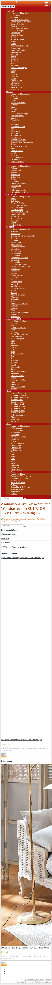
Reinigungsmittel (17, 489)
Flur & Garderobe (17, 26)
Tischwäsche (15, 159)
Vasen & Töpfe (16, 87)
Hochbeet (14, 277)
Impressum (5, 539)
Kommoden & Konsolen (20, 46)
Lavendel (14, 284)
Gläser (13, 122)
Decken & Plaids (17, 24)
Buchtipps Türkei (17, 413)
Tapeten (14, 74)
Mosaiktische (16, 52)
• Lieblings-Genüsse (18, 321)
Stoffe (13, 456)
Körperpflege (16, 480)
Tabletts (14, 153)
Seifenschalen (16, 186)
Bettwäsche (15, 201)
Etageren (14, 107)
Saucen (13, 365)
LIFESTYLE (11, 472)
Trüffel (13, 378)
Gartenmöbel (16, 262)
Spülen (13, 148)
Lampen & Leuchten (18, 50)
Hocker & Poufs (17, 35)
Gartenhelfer (15, 255)
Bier (12, 325)
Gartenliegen (15, 260)
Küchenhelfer (16, 133)
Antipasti (14, 323)
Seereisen (14, 421)
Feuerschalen (16, 242)
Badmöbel (15, 172)
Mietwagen (15, 419)
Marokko (14, 345)
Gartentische (15, 271)
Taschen (14, 494)
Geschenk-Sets (16, 336)
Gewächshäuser (17, 275)
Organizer (14, 452)
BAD (8, 164)
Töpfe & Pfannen (17, 162)
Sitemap (48, 980)
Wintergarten (15, 317)
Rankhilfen (15, 299)
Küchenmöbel (16, 135)
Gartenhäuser (16, 253)
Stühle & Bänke (17, 151)
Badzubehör (15, 177)
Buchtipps (14, 17)
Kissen (13, 41)
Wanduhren (15, 89)
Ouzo (13, 349)
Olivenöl (14, 347)
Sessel (13, 63)
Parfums (14, 485)
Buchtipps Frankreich (19, 395)
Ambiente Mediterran (20, 547)
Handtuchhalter (16, 181)
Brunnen (14, 238)
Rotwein (14, 363)
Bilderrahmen (16, 432)
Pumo (13, 454)
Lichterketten (16, 446)
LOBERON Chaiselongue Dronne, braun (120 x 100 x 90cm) (25, 948)
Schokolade (15, 367)
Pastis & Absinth (17, 354)
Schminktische (16, 218)
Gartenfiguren (16, 251)
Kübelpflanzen (16, 282)
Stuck (13, 459)
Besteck (14, 96)
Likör (13, 343)
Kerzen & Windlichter (19, 39)
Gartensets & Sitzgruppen (20, 266)
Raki (12, 356)
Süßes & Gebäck (17, 376)
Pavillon (14, 293)
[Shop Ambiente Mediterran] (32, 6)
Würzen (14, 389)
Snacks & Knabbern (18, 371)
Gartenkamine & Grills (19, 258)
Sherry (13, 369)
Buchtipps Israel (17, 400)
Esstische (14, 105)
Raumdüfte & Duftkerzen (20, 487)
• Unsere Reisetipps (18, 393)
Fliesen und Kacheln (18, 437)
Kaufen (4, 757)
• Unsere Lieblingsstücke (20, 13)
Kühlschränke (16, 138)
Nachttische (15, 216)
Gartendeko (15, 249)
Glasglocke (15, 120)
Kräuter (13, 279)
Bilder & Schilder (17, 430)
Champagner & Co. (18, 328)
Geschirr (14, 118)
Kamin (13, 37)
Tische (13, 79)
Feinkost (14, 332)
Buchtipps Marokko (18, 406)
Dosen (13, 100)
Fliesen (13, 111)
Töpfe (13, 310)
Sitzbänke (14, 65)
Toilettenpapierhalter (18, 190)
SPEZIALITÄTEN (13, 319)
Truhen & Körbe (17, 81)
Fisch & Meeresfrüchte (19, 334)
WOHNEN (10, 11)
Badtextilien (15, 175)
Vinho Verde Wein (18, 380)
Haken (13, 441)
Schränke (14, 59)
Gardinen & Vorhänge (19, 28)
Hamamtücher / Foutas (19, 478)
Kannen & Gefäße (18, 127)
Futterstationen (16, 245)
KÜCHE (9, 92)
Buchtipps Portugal (18, 408)
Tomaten (14, 308)
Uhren (13, 461)
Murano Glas (16, 448)
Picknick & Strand (18, 483)
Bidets (13, 179)
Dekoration (15, 435)
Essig (13, 330)
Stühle (13, 72)
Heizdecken (15, 33)
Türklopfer (15, 83)
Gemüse (14, 273)
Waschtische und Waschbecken (22, 192)
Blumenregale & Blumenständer (23, 236)
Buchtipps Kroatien (18, 404)
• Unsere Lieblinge (18, 474)
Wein (13, 382)
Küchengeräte (16, 131)
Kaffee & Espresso (18, 338)
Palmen (13, 290)
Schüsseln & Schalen (19, 146)
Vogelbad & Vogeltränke (20, 312)
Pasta (13, 352)
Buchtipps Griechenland (20, 397)
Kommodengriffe (17, 443)
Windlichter (15, 314)
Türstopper (15, 85)
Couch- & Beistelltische (20, 20)
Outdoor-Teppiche (18, 288)
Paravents (14, 55)
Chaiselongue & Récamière (21, 22)
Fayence (14, 109)
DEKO (8, 424)
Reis (12, 358)
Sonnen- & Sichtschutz (19, 304)
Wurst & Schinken (18, 387)
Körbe (13, 129)
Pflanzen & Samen (18, 295)
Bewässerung (16, 234)
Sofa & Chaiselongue (19, 68)
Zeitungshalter (16, 470)
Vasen (13, 463)
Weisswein (15, 384)
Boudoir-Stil (15, 15)
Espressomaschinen (18, 103)
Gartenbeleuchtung (18, 247)
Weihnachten (16, 465)
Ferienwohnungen (18, 415)
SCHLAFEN (11, 194)
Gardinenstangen (17, 30)
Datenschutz (6, 542)
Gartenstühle (15, 269)
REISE (8, 391)
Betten (13, 199)
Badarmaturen (16, 168)
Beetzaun (14, 231)
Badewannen (16, 170)
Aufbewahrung (16, 428)
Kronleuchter (16, 48)
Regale (13, 57)
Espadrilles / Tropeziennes (21, 476)
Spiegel (13, 70)
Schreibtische (16, 61)
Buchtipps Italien (17, 402)
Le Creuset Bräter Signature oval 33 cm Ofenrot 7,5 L (21, 740)
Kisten (13, 44)
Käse (13, 341)
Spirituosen (15, 373)
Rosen (13, 301)
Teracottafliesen (17, 157)
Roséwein (14, 360)
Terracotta (14, 306)
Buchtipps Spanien (18, 411)
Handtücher (15, 124)
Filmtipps (14, 417)
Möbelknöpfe (16, 450)
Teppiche (14, 76)
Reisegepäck (15, 491)
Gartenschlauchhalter (19, 264)
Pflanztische (15, 297)
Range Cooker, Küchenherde (22, 142)
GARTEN (10, 227)
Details (3, 754)
